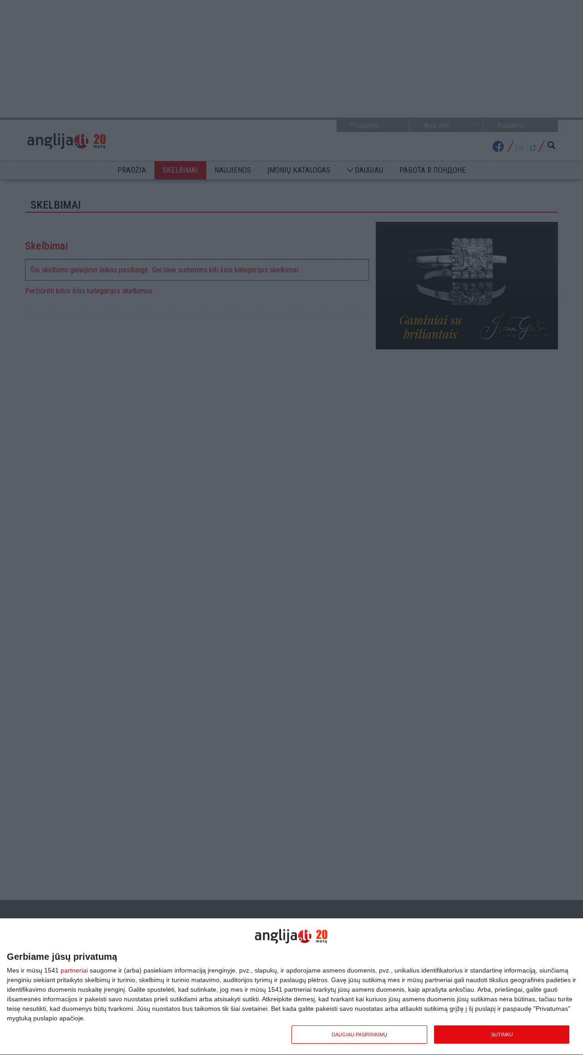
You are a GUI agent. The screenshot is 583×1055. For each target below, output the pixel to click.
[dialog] (291, 987)
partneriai (74, 970)
